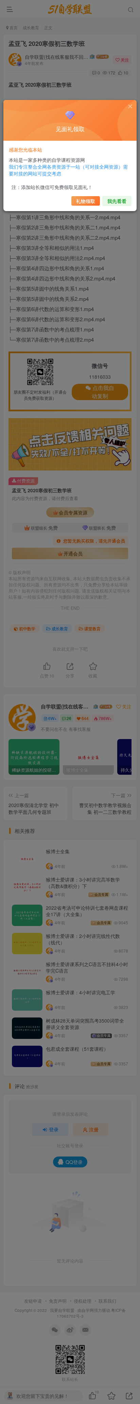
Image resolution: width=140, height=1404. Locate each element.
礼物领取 (85, 201)
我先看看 (116, 201)
